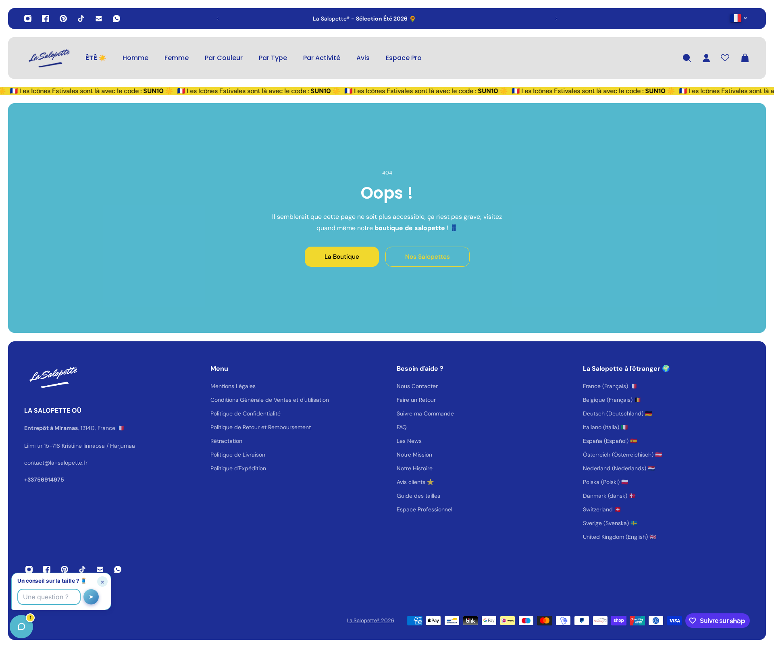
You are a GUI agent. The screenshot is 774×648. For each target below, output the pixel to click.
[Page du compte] (706, 58)
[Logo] (48, 58)
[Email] (99, 18)
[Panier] (745, 58)
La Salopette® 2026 (370, 620)
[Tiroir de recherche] (687, 58)
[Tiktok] (81, 18)
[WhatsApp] (116, 18)
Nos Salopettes (427, 257)
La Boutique (342, 257)
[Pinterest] (63, 18)
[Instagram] (28, 18)
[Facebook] (45, 18)
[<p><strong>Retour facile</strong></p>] (394, 18)
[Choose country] (739, 18)
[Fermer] (127, 442)
